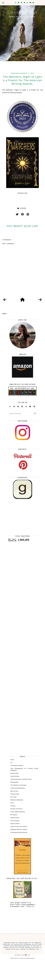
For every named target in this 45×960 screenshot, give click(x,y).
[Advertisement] (22, 518)
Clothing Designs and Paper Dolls (21, 779)
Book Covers (14, 791)
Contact (12, 806)
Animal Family (14, 794)
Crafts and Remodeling (17, 788)
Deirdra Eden (22, 12)
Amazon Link (22, 193)
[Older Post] (40, 299)
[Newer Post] (5, 299)
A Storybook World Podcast (18, 832)
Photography (14, 782)
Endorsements (14, 817)
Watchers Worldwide (16, 800)
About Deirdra (14, 776)
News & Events (15, 823)
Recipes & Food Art (16, 809)
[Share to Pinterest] (27, 214)
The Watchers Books (16, 765)
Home (12, 759)
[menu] (3, 2)
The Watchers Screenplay (18, 785)
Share (4, 313)
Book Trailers (14, 773)
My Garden (13, 814)
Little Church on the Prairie (18, 826)
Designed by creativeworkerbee (22, 958)
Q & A (12, 803)
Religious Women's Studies (18, 829)
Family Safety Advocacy (17, 812)
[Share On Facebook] (22, 214)
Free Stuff (13, 797)
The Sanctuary (14, 820)
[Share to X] (17, 214)
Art (11, 762)
